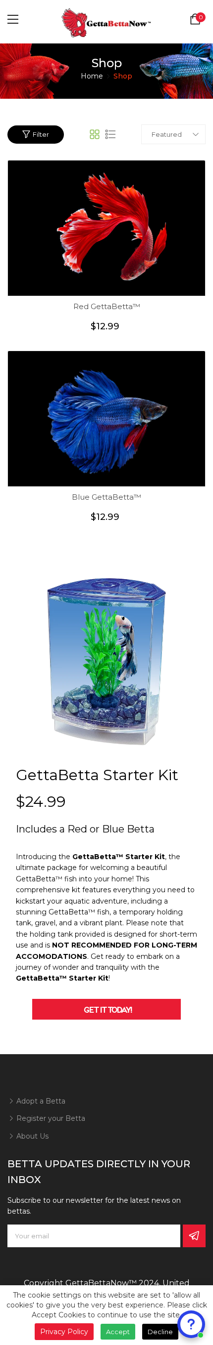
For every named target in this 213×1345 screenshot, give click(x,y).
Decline (160, 1332)
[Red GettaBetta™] (106, 228)
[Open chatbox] (191, 1324)
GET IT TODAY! (107, 1009)
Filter (41, 134)
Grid (95, 134)
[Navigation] (12, 19)
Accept (118, 1332)
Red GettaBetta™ (106, 306)
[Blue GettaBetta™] (106, 418)
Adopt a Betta (39, 1101)
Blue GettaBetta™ (106, 497)
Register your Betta (49, 1118)
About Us (31, 1136)
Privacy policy (64, 1331)
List (110, 134)
